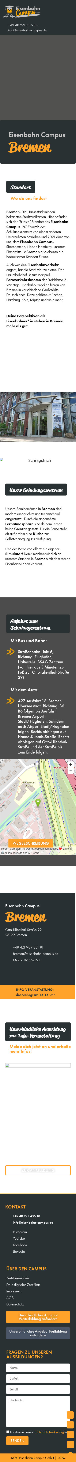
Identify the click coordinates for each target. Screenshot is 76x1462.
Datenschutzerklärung (49, 1432)
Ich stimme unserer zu (39, 1432)
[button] (71, 27)
